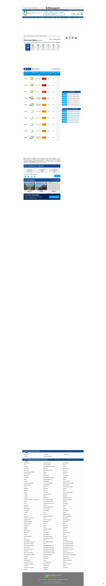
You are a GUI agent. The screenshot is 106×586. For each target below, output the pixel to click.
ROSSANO (65, 538)
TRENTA (64, 565)
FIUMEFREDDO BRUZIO (48, 501)
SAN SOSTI (26, 551)
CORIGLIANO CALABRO (67, 492)
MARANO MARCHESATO (48, 516)
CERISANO (26, 488)
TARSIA (64, 562)
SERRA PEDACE (27, 560)
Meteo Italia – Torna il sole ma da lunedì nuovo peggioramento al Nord (79, 102)
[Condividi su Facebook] (25, 177)
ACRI (25, 464)
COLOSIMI (45, 492)
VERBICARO (45, 567)
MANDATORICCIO (66, 514)
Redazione (75, 10)
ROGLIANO (65, 536)
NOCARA (45, 523)
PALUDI (44, 525)
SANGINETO (65, 551)
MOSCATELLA (65, 521)
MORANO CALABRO (28, 521)
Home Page (25, 17)
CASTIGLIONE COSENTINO (68, 483)
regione (61, 12)
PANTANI (25, 527)
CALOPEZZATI (66, 475)
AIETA (64, 464)
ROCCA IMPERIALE (28, 536)
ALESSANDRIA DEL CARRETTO (49, 466)
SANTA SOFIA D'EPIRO (47, 554)
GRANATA (45, 505)
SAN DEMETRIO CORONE (68, 541)
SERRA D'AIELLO (66, 558)
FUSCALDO (26, 505)
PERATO (45, 530)
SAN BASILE (65, 540)
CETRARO (26, 490)
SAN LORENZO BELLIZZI (48, 545)
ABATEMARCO (27, 462)
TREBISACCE (46, 565)
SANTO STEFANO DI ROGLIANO (69, 554)
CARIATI (64, 479)
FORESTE (65, 501)
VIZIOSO (25, 569)
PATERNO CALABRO (47, 529)
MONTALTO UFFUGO (47, 519)
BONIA (44, 473)
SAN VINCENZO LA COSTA (48, 551)
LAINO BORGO (27, 508)
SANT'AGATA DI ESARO (28, 552)
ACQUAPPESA (66, 462)
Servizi (40, 579)
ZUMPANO (45, 569)
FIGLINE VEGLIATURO (67, 499)
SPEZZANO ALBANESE (67, 560)
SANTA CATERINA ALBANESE (49, 552)
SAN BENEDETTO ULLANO (29, 541)
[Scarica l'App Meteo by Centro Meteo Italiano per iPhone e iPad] (82, 14)
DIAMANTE (65, 495)
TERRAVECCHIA (46, 563)
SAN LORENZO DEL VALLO (68, 545)
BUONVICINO (46, 475)
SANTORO (26, 556)
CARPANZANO (46, 481)
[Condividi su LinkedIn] (31, 177)
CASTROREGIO (46, 484)
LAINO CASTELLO (47, 508)
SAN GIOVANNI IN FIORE (29, 545)
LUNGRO (26, 512)
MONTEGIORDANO (67, 519)
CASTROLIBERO (27, 484)
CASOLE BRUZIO (66, 481)
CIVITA (64, 490)
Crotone (46, 454)
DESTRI (44, 495)
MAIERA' (64, 512)
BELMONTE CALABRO (47, 470)
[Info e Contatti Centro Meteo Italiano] (76, 38)
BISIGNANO (65, 472)
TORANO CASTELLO (67, 563)
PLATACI (25, 534)
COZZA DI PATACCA (47, 494)
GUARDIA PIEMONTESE (48, 506)
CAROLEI (26, 481)
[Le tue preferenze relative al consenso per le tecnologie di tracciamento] (104, 584)
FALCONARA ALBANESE (48, 499)
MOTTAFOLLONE (27, 523)
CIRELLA (45, 490)
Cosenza (26, 456)
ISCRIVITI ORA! (54, 196)
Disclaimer (54, 579)
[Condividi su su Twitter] (28, 177)
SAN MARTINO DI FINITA (68, 547)
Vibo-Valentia (67, 454)
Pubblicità (49, 579)
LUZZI (44, 512)
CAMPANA (65, 477)
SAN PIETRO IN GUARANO (68, 549)
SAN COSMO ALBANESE (48, 541)
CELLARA (45, 486)
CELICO (25, 486)
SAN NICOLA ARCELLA (28, 549)
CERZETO (65, 488)
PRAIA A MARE (46, 534)
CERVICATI (45, 488)
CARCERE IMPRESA (47, 479)
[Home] (32, 15)
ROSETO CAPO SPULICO (48, 538)
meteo (46, 12)
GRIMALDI (65, 505)
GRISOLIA (26, 506)
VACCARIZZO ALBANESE (29, 567)
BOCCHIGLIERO (27, 473)
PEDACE (64, 529)
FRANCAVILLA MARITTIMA (48, 503)
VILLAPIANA (65, 567)
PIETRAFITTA (26, 532)
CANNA (25, 479)
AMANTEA (45, 468)
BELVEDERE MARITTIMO (29, 472)
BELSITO (64, 470)
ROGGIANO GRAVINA (47, 536)
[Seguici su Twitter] (70, 38)
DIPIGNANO (26, 497)
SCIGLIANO (45, 558)
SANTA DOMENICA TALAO (68, 552)
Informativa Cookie (60, 579)
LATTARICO (26, 510)
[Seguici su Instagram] (73, 38)
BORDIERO (26, 475)
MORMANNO (46, 521)
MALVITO (45, 514)
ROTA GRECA (26, 540)
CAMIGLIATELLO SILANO (48, 477)
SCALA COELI (65, 556)
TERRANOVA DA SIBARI (28, 563)
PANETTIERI (65, 525)
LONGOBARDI (46, 510)
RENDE (64, 534)
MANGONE (26, 516)
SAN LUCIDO (26, 547)
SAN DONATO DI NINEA (28, 543)
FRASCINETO (65, 503)
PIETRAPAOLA (46, 532)
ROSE (25, 538)
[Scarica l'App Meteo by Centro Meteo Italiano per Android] (78, 14)
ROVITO (45, 540)
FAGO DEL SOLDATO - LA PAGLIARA (31, 499)
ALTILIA (64, 466)
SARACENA (45, 556)
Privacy (66, 579)
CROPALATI (65, 494)
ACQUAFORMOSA (47, 462)
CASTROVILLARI (66, 484)
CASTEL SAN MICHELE (48, 483)
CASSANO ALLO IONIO (28, 483)
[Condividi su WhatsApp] (35, 177)
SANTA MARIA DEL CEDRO (29, 554)
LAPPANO (65, 508)
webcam (51, 12)
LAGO (64, 506)
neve (57, 12)
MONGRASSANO (27, 519)
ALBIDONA (26, 466)
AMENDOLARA (66, 468)
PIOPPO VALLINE (66, 532)
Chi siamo (70, 10)
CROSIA (25, 495)
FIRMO (25, 501)
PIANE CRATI (65, 530)
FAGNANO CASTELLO (67, 497)
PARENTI (25, 529)
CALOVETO (26, 477)
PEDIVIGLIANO (27, 530)
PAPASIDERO (65, 527)
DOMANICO (45, 497)
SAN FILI (45, 543)
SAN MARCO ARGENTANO (48, 547)
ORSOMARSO (27, 525)
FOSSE (25, 503)
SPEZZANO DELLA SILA (28, 562)
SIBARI (44, 560)
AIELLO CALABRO (47, 464)
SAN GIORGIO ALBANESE (68, 543)
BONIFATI (65, 473)
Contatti (80, 10)
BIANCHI (45, 472)
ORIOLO (64, 523)
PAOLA (44, 527)
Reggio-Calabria (48, 456)
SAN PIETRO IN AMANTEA (48, 549)
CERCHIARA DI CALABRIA (68, 486)
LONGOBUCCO (66, 510)
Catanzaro (26, 454)
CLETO (25, 492)
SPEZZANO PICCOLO (47, 562)
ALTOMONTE (26, 468)
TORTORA (26, 565)
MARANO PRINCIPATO (67, 516)
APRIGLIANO (26, 470)
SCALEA (25, 558)
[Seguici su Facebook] (67, 38)
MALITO (25, 514)
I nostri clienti (44, 579)
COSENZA (26, 494)
